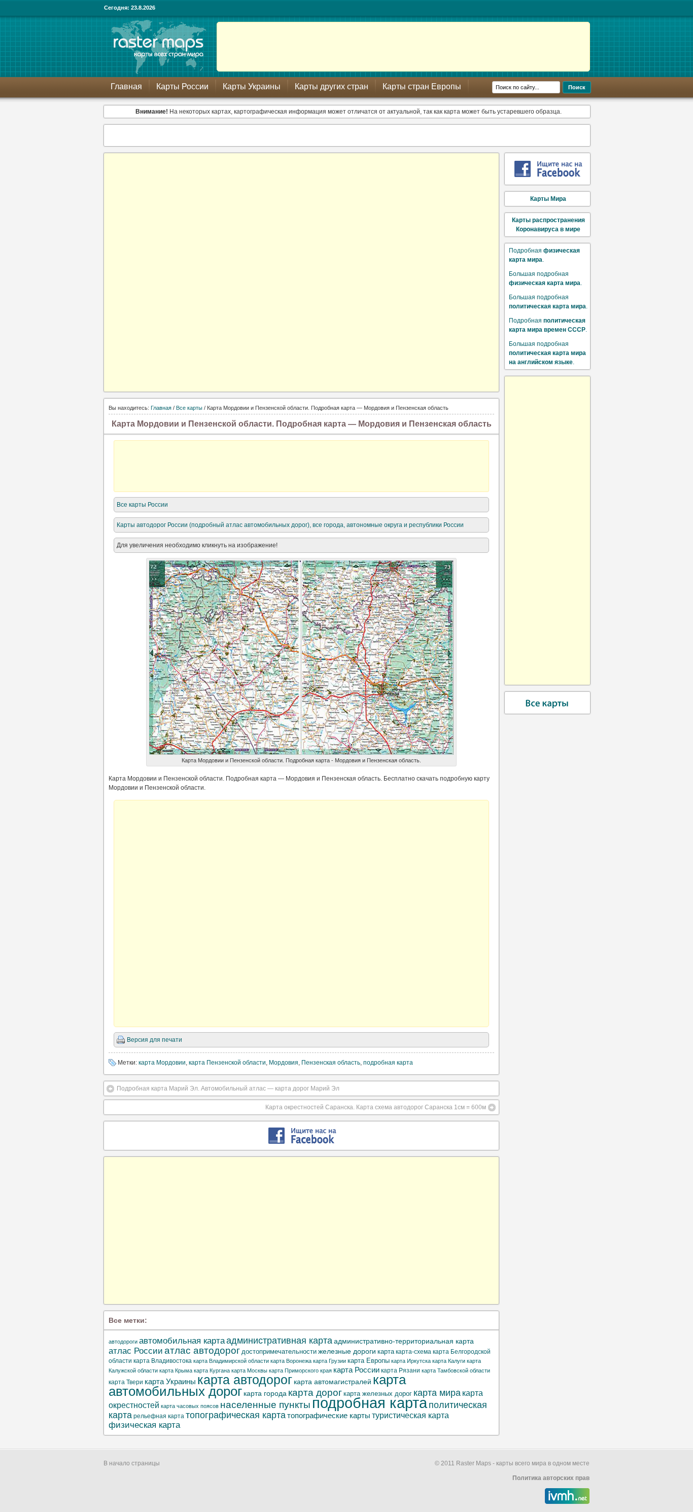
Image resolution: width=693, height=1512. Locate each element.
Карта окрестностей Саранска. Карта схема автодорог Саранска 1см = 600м (375, 1107)
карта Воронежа (290, 1361)
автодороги (123, 1342)
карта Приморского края (300, 1370)
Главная (126, 86)
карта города (265, 1393)
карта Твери (126, 1382)
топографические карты (328, 1415)
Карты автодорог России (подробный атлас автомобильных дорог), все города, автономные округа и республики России (290, 525)
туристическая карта (410, 1415)
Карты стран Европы (422, 86)
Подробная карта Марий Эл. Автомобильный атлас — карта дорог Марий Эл (228, 1088)
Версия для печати (154, 1039)
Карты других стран (331, 86)
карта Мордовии (162, 1062)
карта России (356, 1369)
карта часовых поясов (190, 1406)
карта (385, 1351)
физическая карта (144, 1425)
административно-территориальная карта (404, 1341)
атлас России (136, 1351)
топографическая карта (236, 1415)
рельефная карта (158, 1416)
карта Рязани (400, 1370)
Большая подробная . (547, 353)
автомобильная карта (182, 1340)
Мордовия (283, 1062)
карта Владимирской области (231, 1361)
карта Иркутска (411, 1361)
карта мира (437, 1393)
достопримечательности (279, 1351)
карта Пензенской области (227, 1062)
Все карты (189, 408)
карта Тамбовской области (456, 1370)
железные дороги (347, 1351)
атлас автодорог (202, 1350)
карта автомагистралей (332, 1382)
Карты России (182, 86)
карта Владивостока (162, 1361)
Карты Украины (252, 86)
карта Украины (170, 1381)
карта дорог (315, 1392)
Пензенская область (330, 1062)
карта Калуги (448, 1361)
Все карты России (142, 504)
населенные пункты (265, 1404)
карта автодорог (244, 1380)
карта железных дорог (377, 1393)
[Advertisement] (403, 46)
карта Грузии (329, 1361)
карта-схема (413, 1352)
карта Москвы (249, 1370)
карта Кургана (212, 1370)
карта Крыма (175, 1370)
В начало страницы (131, 1463)
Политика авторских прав (551, 1478)
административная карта (279, 1340)
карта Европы (369, 1360)
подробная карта (388, 1062)
